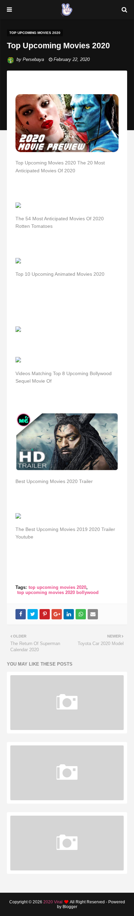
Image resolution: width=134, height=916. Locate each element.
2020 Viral (53, 902)
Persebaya (33, 59)
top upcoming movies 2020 (57, 587)
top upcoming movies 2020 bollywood (58, 592)
